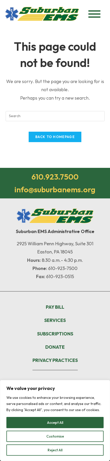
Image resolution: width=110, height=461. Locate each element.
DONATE (55, 347)
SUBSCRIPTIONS (55, 334)
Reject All (55, 450)
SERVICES (55, 320)
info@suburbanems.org (55, 189)
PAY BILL (55, 307)
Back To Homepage (55, 137)
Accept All (55, 422)
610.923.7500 (55, 177)
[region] (55, 420)
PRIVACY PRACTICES (55, 360)
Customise (55, 436)
